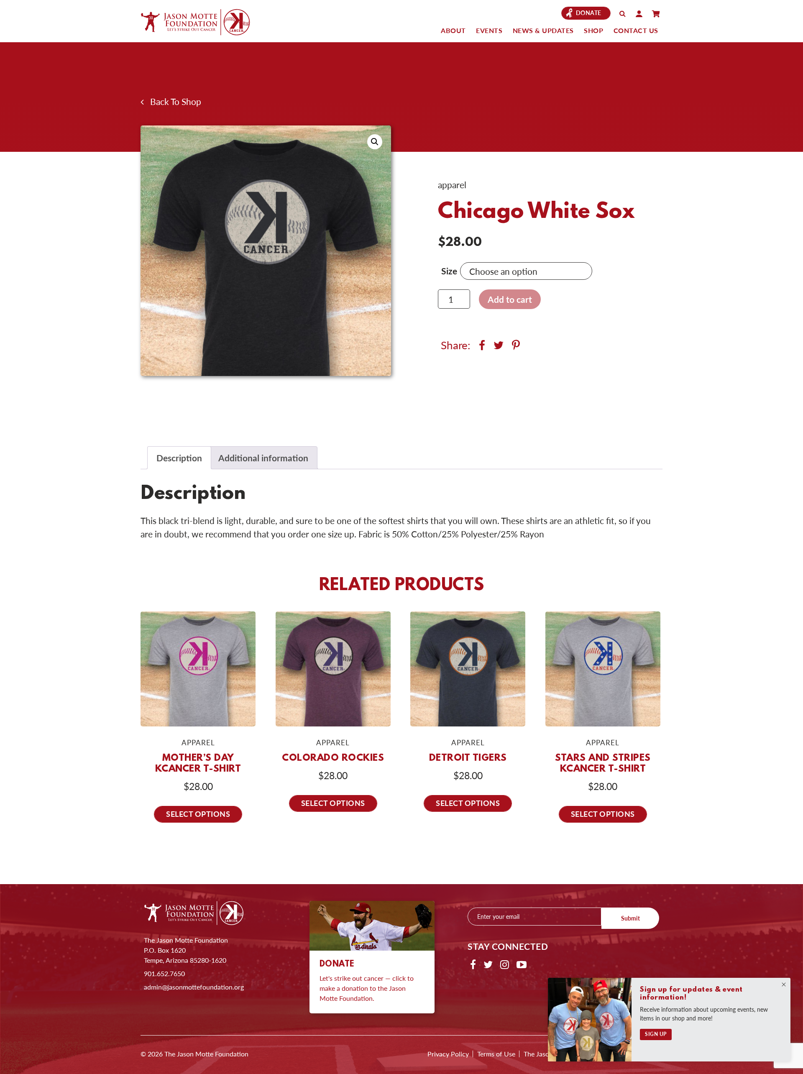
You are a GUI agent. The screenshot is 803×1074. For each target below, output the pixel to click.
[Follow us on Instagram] (504, 964)
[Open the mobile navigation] (655, 13)
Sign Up (656, 1034)
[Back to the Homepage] (203, 21)
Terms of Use (496, 1054)
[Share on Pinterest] (516, 345)
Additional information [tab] (263, 458)
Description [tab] (179, 458)
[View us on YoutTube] (522, 964)
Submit (630, 918)
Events (489, 30)
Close (783, 984)
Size (449, 271)
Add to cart (510, 299)
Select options (198, 813)
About (453, 30)
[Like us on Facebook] (473, 964)
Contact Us (636, 30)
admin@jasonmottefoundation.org (194, 987)
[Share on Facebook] (483, 345)
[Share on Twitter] (500, 345)
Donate (588, 13)
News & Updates (543, 30)
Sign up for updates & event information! (691, 994)
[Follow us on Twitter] (488, 964)
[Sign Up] (590, 1019)
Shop (593, 30)
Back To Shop (172, 101)
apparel (452, 185)
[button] (374, 141)
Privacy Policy (448, 1054)
